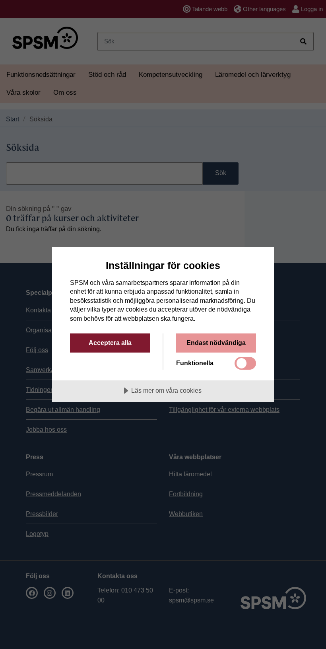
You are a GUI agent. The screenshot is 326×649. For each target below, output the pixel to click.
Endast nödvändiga (216, 342)
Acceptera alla (110, 342)
